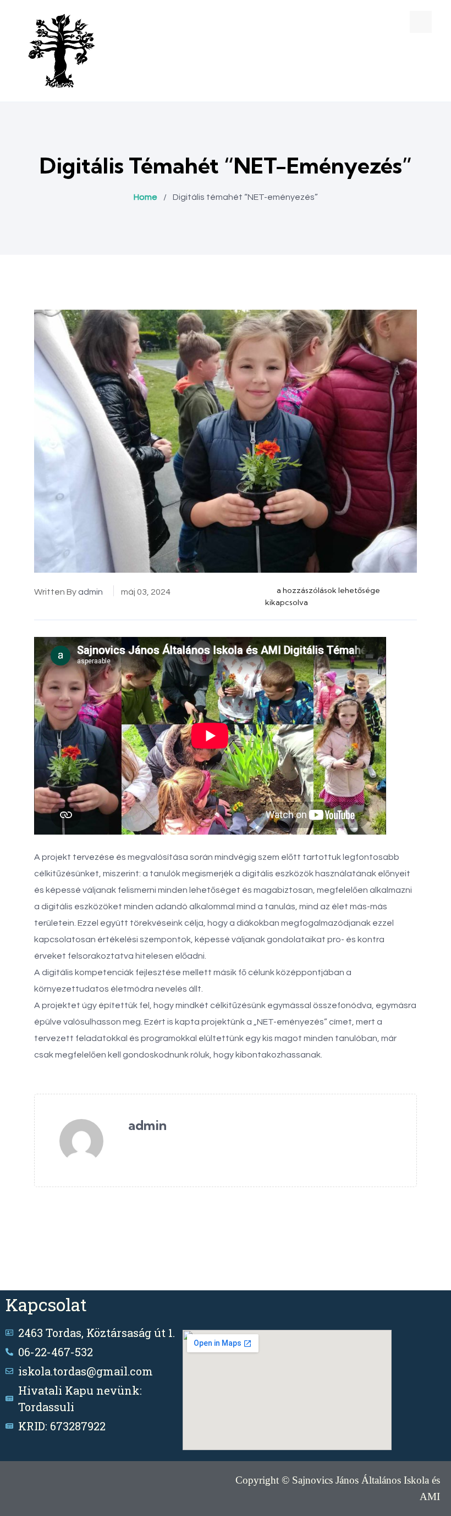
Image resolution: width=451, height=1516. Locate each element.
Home (145, 197)
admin (90, 592)
